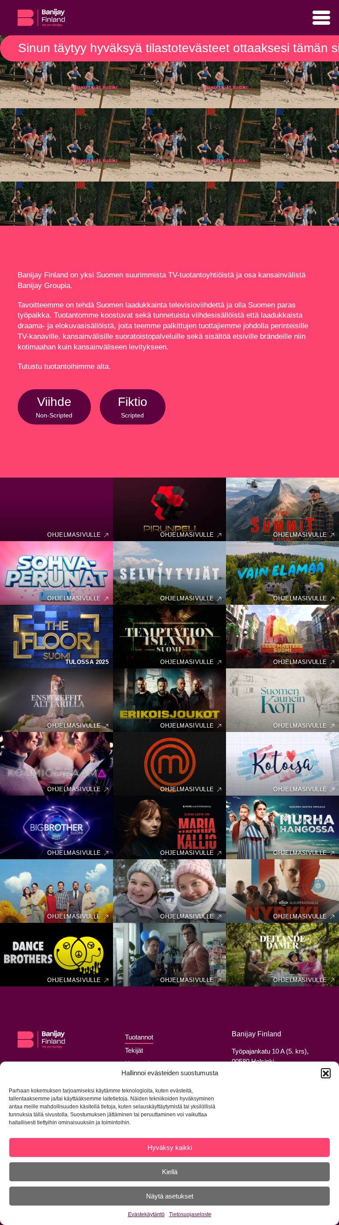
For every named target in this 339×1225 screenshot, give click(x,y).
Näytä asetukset (169, 1196)
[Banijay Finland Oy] (41, 13)
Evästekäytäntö (146, 1214)
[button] (325, 1073)
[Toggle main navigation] (321, 17)
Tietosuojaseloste (190, 1214)
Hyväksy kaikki (169, 1147)
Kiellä (169, 1172)
